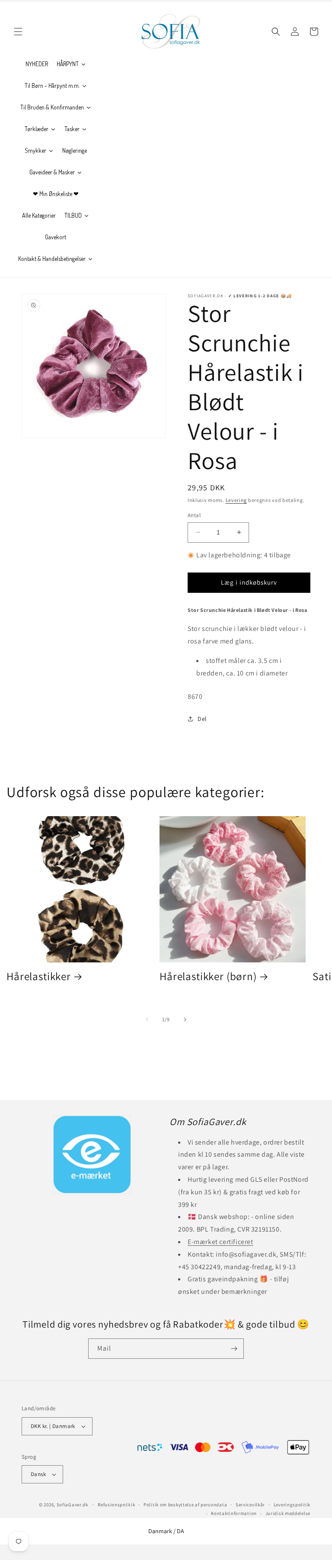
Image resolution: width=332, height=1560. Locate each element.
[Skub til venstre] (146, 1019)
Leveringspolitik (292, 1505)
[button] (18, 31)
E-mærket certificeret (220, 1241)
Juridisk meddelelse (287, 1513)
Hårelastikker (38, 976)
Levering (236, 500)
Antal (194, 515)
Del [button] (202, 719)
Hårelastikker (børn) (208, 976)
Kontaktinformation (234, 1513)
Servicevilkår (250, 1505)
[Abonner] (233, 1348)
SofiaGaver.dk (72, 1505)
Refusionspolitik (116, 1505)
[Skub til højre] (185, 1019)
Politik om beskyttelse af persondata (185, 1505)
